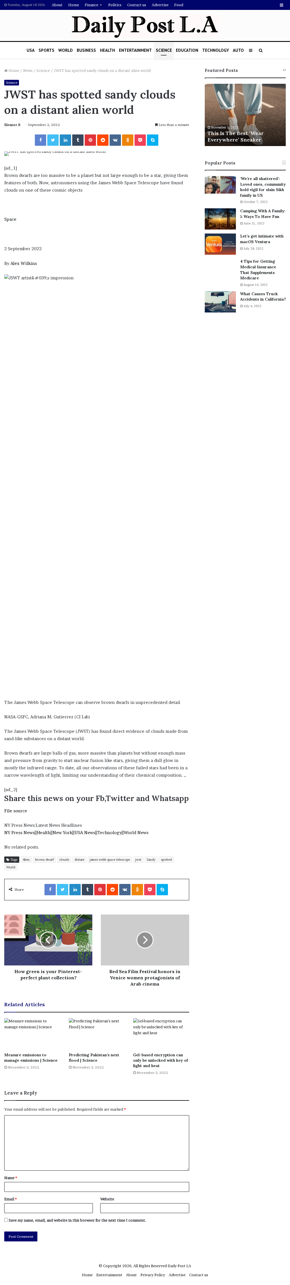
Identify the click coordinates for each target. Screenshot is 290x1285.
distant (79, 860)
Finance (91, 5)
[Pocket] (140, 140)
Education (187, 50)
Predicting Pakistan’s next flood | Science (94, 1057)
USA (31, 50)
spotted (166, 860)
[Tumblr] (78, 140)
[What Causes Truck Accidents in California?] (220, 301)
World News (136, 832)
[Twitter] (53, 140)
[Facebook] (40, 140)
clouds (64, 860)
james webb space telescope (110, 860)
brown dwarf (44, 860)
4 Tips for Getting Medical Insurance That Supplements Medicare (258, 269)
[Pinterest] (90, 140)
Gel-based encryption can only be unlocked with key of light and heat (160, 1060)
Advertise (160, 5)
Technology (215, 50)
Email (10, 1199)
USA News (84, 832)
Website (107, 1199)
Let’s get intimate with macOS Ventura (261, 239)
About (57, 5)
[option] (245, 115)
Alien (26, 860)
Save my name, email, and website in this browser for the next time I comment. (77, 1220)
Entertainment (135, 50)
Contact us (136, 5)
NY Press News (19, 832)
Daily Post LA (179, 1265)
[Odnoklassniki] (127, 140)
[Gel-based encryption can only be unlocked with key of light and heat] (161, 1034)
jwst (138, 860)
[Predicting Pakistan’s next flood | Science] (97, 1034)
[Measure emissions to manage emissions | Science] (32, 1034)
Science (164, 50)
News (28, 70)
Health (107, 50)
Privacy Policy (152, 1275)
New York (62, 832)
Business (86, 50)
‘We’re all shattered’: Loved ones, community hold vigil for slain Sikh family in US (263, 187)
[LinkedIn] (65, 140)
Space (10, 219)
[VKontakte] (115, 140)
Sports (46, 50)
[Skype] (152, 140)
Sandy (151, 860)
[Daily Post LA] (145, 26)
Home (73, 5)
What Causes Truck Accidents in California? (263, 296)
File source (15, 810)
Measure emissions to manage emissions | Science (30, 1057)
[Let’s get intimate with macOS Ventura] (220, 244)
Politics (114, 5)
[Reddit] (102, 140)
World (65, 50)
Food (178, 5)
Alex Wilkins (23, 263)
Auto (238, 50)
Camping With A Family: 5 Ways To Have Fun (262, 213)
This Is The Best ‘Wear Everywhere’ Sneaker (236, 136)
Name (10, 1177)
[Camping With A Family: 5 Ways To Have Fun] (220, 219)
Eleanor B (12, 125)
